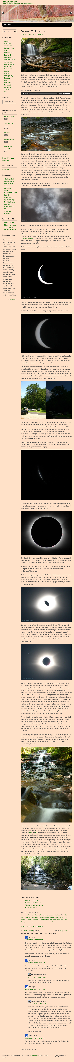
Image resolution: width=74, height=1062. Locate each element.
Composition (8, 57)
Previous (2, 13)
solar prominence (38, 922)
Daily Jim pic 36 (64, 930)
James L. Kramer (26, 919)
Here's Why (8, 69)
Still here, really (9, 116)
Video (6, 92)
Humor (6, 71)
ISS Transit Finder (10, 193)
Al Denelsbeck (39, 34)
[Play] (23, 93)
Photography (44, 915)
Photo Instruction (10, 225)
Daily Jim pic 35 (27, 930)
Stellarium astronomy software (7, 211)
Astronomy (31, 915)
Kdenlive (7, 195)
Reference (7, 82)
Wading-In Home (10, 229)
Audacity (7, 186)
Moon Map (7, 197)
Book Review (8, 53)
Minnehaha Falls (58, 919)
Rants (6, 80)
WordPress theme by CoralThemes (60, 1056)
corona (66, 917)
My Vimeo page (9, 199)
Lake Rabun (35, 919)
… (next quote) (12, 299)
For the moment (9, 140)
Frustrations (8, 66)
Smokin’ (7, 133)
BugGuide (7, 188)
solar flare (29, 922)
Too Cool (57, 915)
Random (51, 915)
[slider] (68, 93)
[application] (46, 93)
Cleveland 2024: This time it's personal (51, 917)
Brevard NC (35, 917)
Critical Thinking (9, 64)
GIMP (6, 190)
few (36, 833)
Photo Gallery (9, 223)
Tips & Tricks (8, 227)
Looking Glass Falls (46, 919)
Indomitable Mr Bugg (28, 238)
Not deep (5, 169)
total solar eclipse (50, 922)
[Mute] (64, 93)
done (31, 833)
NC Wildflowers (9, 202)
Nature (37, 915)
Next (71, 13)
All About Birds (9, 179)
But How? (7, 55)
